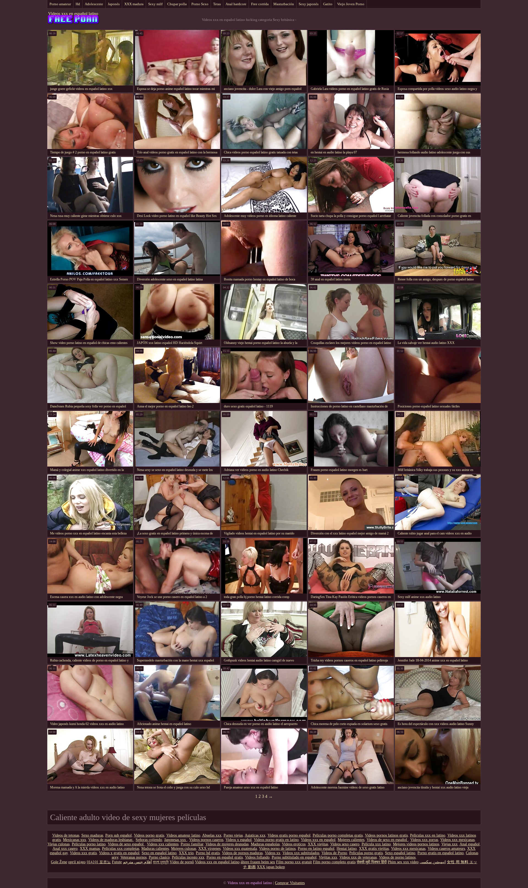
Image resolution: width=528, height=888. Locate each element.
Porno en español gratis (225, 857)
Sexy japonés (308, 4)
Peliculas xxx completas (120, 848)
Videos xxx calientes (162, 844)
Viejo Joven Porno (350, 4)
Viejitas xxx (328, 857)
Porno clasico (159, 857)
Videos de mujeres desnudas (227, 844)
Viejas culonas (59, 844)
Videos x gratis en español (119, 853)
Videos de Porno (334, 853)
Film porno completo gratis (334, 862)
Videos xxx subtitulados (300, 853)
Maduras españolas (265, 844)
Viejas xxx (449, 844)
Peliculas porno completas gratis (338, 835)
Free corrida (260, 4)
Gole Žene (59, 862)
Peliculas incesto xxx (188, 857)
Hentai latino (347, 848)
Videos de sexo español (126, 844)
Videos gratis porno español (289, 835)
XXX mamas (90, 848)
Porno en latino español (316, 848)
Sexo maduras (92, 835)
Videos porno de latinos (277, 848)
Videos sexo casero (344, 844)
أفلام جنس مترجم (137, 862)
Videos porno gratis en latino (276, 840)
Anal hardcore (236, 4)
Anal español (470, 844)
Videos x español (239, 840)
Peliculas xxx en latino (427, 835)
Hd (78, 4)
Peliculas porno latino (89, 844)
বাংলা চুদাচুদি (161, 862)
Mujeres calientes (351, 840)
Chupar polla (177, 4)
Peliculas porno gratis (366, 853)
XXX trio (186, 853)
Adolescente (94, 4)
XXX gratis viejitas (374, 848)
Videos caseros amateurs (446, 848)
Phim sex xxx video (403, 862)
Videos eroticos (294, 844)
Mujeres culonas (183, 848)
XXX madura (134, 4)
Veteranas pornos (133, 857)
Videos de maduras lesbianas (110, 840)
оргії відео (77, 862)
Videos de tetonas (65, 835)
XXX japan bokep (271, 867)
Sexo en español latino (159, 853)
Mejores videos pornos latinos (416, 844)
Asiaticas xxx (255, 835)
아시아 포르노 (99, 862)
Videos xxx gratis (83, 853)
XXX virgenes (209, 848)
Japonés (114, 4)
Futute (117, 862)
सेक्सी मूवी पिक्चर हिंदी (372, 862)
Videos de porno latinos (397, 857)
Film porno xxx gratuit (294, 862)
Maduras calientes (155, 848)
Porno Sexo (199, 4)
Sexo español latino (400, 853)
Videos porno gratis (149, 835)
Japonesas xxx (175, 840)
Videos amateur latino (183, 835)
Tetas (217, 4)
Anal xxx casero (65, 848)
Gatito (327, 4)
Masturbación (283, 4)
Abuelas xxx (211, 835)
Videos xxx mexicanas (457, 840)
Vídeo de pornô (182, 862)
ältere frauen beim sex (258, 862)
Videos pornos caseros (206, 840)
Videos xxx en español (318, 840)
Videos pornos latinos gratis (386, 835)
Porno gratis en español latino (440, 853)
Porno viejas (233, 835)
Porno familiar (192, 844)
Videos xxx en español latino (73, 13)
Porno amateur (60, 4)
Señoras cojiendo (149, 840)
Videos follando (257, 857)
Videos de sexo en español (387, 840)
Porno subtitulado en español (294, 857)
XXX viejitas (318, 844)
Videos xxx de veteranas (358, 857)
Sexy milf (155, 4)
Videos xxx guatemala (240, 848)
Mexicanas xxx (74, 840)
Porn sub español (118, 835)
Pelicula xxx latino (376, 844)
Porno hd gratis (208, 853)
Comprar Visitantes (290, 883)
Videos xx (272, 853)
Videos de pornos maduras (242, 853)
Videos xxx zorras (424, 840)
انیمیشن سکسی (433, 862)
